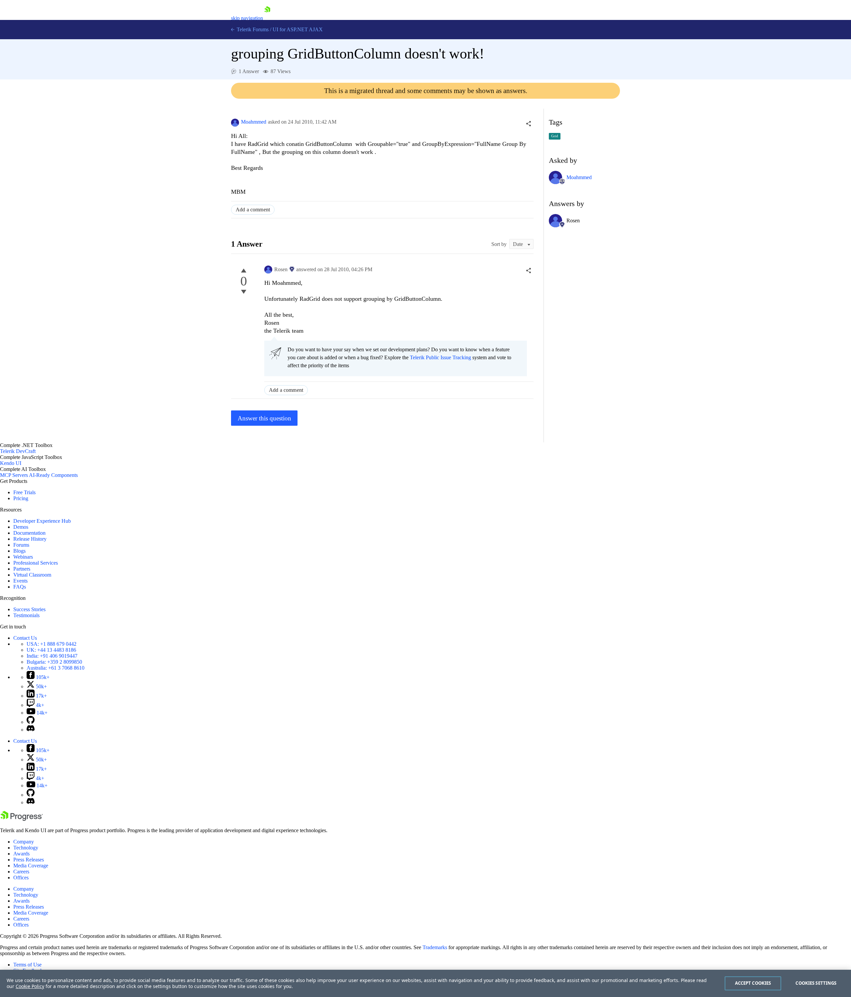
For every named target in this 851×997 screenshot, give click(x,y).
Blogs (19, 551)
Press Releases (28, 859)
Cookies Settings (815, 983)
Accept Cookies (753, 983)
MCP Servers (14, 475)
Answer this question (264, 418)
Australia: (55, 668)
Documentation (29, 533)
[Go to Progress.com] (21, 819)
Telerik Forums (252, 29)
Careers (21, 871)
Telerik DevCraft (18, 451)
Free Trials (24, 492)
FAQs (19, 587)
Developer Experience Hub (42, 521)
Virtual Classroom (32, 575)
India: (52, 656)
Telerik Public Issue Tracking (440, 357)
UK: (51, 650)
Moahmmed (253, 122)
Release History (30, 539)
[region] (425, 983)
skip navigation (247, 18)
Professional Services (35, 563)
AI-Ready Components (53, 475)
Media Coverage (30, 865)
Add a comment (253, 209)
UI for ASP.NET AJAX (298, 29)
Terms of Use (27, 964)
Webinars (23, 557)
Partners (21, 569)
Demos (20, 527)
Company (23, 841)
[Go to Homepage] (267, 18)
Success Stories (29, 609)
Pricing (20, 498)
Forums (21, 545)
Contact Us (25, 638)
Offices (21, 877)
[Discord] (31, 729)
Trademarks (435, 947)
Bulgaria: (54, 662)
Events (20, 581)
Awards (21, 853)
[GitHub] (31, 722)
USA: (51, 644)
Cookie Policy (30, 986)
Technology (25, 847)
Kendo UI (10, 463)
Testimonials (26, 615)
